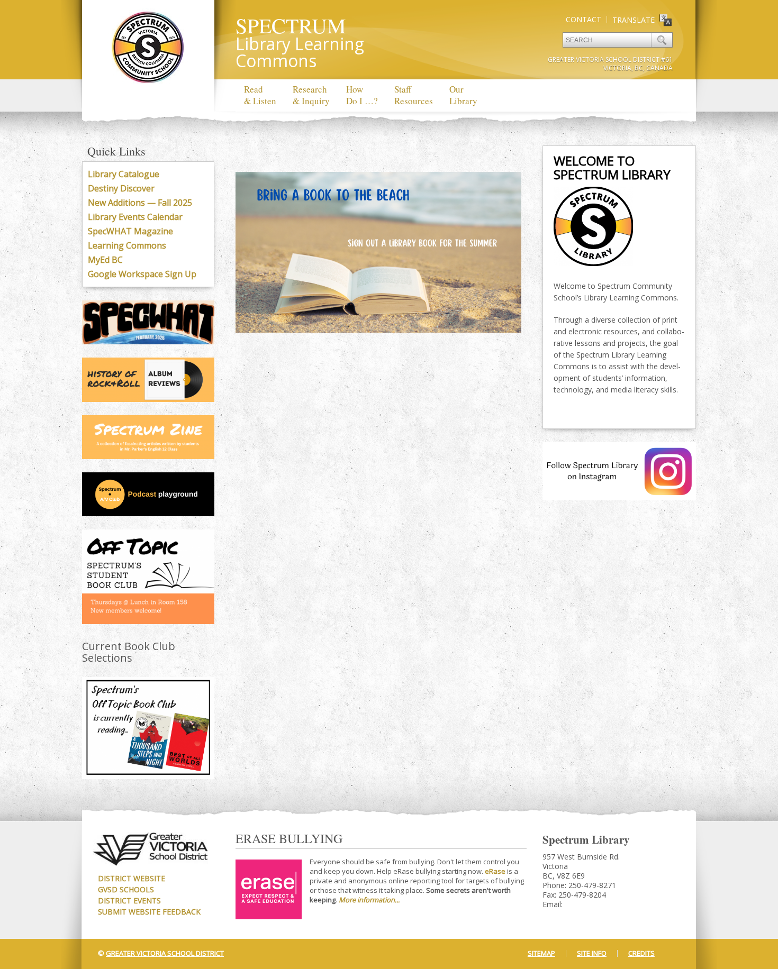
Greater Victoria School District (165, 953)
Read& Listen (260, 95)
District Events (129, 900)
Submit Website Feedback (149, 912)
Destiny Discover (121, 188)
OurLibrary (463, 95)
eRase (495, 871)
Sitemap (541, 953)
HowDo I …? (362, 95)
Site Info (592, 953)
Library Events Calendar (135, 217)
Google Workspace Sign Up (142, 274)
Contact (583, 19)
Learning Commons (127, 245)
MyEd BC (105, 260)
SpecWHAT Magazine (130, 231)
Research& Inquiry (311, 95)
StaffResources (413, 95)
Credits (641, 953)
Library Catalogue (123, 174)
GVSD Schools (126, 889)
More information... (369, 899)
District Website (131, 878)
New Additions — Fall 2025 (140, 202)
